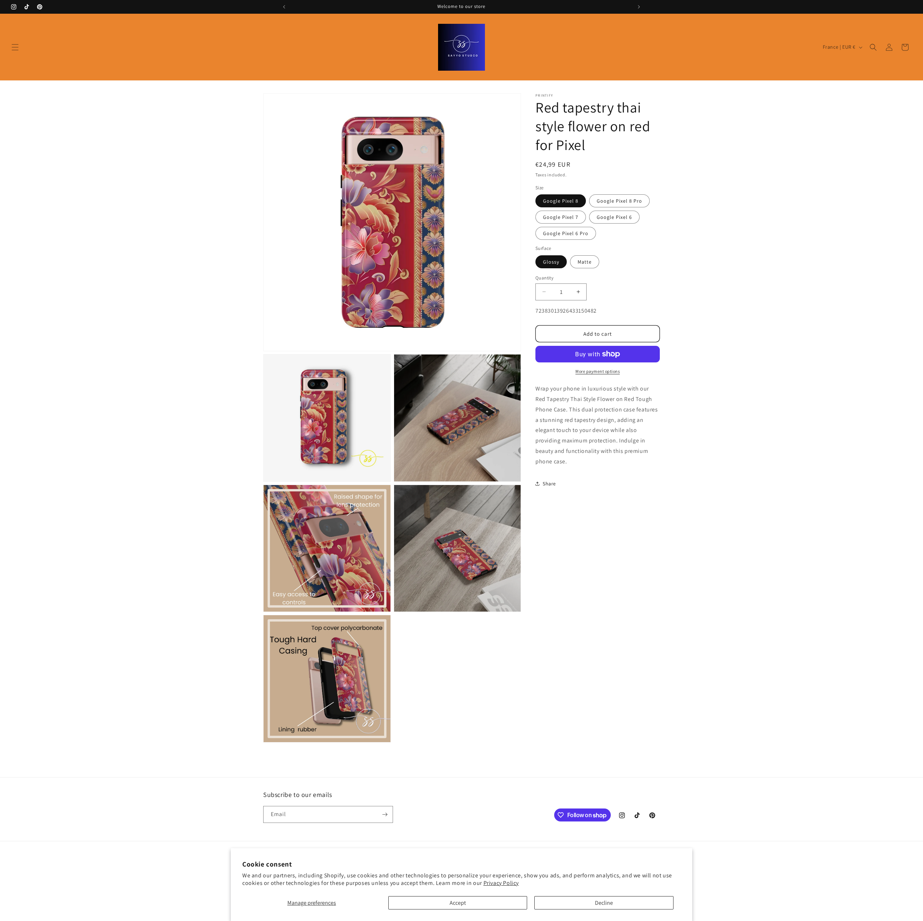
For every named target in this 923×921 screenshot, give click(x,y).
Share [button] (549, 483)
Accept (458, 903)
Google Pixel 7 (560, 217)
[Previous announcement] (284, 7)
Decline (604, 903)
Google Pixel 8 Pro (619, 201)
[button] (15, 47)
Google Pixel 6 (614, 217)
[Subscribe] (385, 814)
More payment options (597, 371)
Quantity (544, 277)
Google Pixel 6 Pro (565, 233)
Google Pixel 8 (560, 201)
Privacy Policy (501, 883)
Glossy (551, 261)
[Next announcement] (639, 7)
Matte (585, 261)
